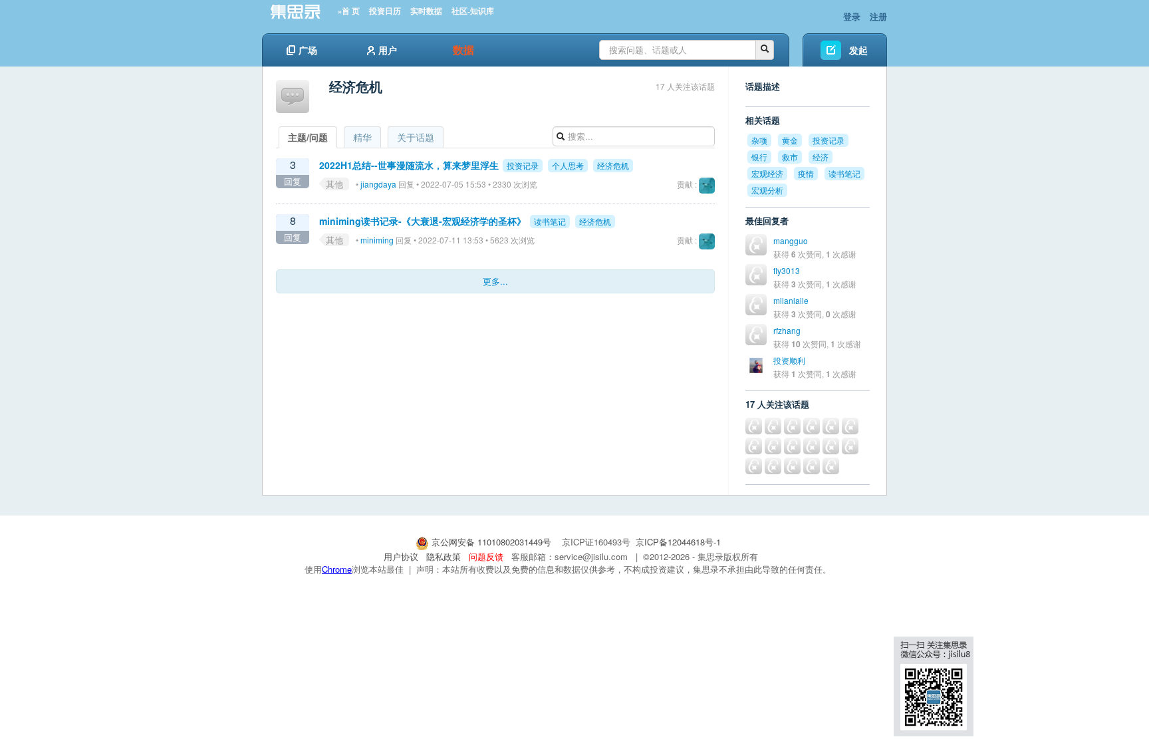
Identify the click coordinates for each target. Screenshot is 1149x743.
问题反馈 (486, 556)
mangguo (790, 240)
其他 (334, 184)
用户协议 (401, 556)
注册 (878, 16)
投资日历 (385, 11)
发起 (858, 50)
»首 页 (349, 11)
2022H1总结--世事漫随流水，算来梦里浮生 (409, 165)
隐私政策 (443, 556)
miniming (377, 239)
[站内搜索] (764, 50)
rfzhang (787, 330)
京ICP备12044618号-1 (678, 541)
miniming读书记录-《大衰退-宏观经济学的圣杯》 (422, 220)
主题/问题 (308, 137)
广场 (308, 50)
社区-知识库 (472, 11)
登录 (851, 16)
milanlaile (791, 300)
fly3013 (786, 270)
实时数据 (426, 11)
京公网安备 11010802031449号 (491, 541)
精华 (362, 137)
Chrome (337, 569)
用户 (387, 50)
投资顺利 (789, 360)
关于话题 (415, 137)
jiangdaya (378, 184)
